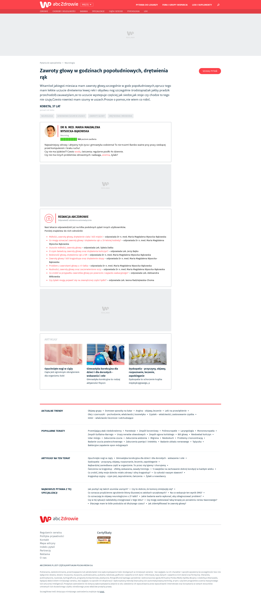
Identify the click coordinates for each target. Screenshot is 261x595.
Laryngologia (187, 430)
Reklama (45, 554)
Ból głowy (183, 434)
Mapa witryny (47, 543)
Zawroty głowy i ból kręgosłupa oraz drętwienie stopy (77, 258)
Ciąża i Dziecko (116, 11)
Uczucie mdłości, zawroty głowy (65, 247)
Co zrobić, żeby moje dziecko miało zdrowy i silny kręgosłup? (119, 472)
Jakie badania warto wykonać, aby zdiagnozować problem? (171, 496)
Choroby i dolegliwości (64, 11)
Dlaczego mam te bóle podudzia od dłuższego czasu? (117, 503)
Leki (146, 11)
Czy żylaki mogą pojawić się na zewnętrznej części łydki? (77, 280)
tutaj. (102, 591)
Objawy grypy (95, 410)
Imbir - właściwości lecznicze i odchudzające (110, 418)
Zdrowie (44, 11)
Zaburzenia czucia (113, 438)
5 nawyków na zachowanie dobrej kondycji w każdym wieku (183, 469)
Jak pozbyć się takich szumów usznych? (108, 489)
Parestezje (130, 430)
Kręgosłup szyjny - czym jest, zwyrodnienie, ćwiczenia (115, 476)
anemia (106, 154)
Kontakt (44, 540)
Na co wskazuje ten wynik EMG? (186, 492)
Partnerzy (45, 550)
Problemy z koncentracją (190, 438)
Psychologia (133, 11)
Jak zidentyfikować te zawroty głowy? (167, 503)
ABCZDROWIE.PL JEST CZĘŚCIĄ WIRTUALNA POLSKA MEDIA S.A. (66, 565)
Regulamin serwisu (51, 532)
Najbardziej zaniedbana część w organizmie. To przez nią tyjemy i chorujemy (127, 465)
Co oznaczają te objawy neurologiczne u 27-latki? (113, 496)
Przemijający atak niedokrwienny (105, 430)
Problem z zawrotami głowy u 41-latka (68, 265)
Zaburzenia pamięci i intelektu (141, 441)
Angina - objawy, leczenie (148, 410)
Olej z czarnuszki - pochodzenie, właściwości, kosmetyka (117, 414)
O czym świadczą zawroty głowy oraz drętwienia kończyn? (78, 251)
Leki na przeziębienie (176, 410)
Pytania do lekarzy (147, 4)
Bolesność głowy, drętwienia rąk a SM (68, 255)
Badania (84, 11)
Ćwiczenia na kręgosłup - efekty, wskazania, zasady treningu (118, 469)
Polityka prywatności (52, 536)
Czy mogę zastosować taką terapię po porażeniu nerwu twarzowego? (182, 500)
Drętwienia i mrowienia (120, 116)
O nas (43, 558)
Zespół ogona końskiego (161, 434)
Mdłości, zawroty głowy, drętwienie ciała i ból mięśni (76, 236)
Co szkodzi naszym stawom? (168, 472)
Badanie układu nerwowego (174, 441)
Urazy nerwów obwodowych (131, 434)
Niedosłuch (168, 438)
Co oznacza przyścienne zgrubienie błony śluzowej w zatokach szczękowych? (127, 492)
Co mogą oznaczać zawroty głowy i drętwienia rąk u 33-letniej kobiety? (85, 240)
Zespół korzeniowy (148, 430)
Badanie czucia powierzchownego (105, 441)
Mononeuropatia (205, 430)
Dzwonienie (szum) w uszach (71, 116)
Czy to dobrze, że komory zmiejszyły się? (152, 489)
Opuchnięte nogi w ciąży (100, 458)
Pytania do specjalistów (51, 62)
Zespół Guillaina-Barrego (100, 434)
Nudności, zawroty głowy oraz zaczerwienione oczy (75, 269)
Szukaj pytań (210, 71)
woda (78, 151)
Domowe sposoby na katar (118, 410)
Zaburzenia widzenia (136, 438)
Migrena (154, 438)
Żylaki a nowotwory (156, 476)
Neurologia (70, 62)
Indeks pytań (47, 547)
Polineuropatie (169, 430)
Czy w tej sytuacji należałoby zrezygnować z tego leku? (115, 500)
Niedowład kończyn (201, 434)
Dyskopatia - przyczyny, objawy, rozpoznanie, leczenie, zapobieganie (122, 461)
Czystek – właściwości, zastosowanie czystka (171, 414)
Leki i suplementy (202, 4)
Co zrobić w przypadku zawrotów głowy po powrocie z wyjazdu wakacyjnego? (88, 273)
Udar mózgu (94, 438)
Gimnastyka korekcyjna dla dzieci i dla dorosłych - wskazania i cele (150, 458)
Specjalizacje (98, 11)
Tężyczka (197, 441)
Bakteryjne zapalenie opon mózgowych (108, 445)
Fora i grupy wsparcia (175, 4)
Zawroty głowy (97, 116)
